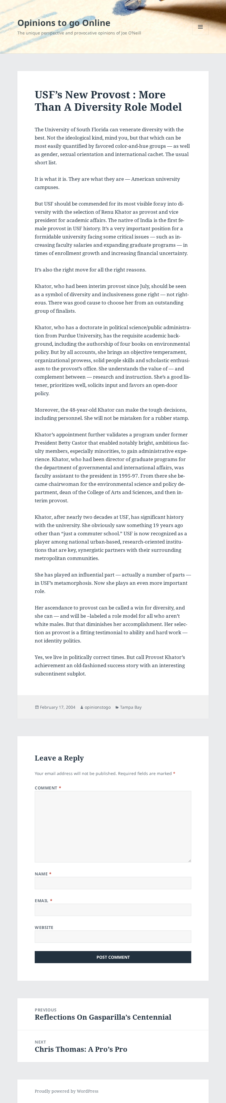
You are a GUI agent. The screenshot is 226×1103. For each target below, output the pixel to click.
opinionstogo (98, 707)
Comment (48, 788)
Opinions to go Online (63, 22)
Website (44, 927)
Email (43, 900)
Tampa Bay (131, 707)
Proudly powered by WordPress (66, 1091)
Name (43, 874)
